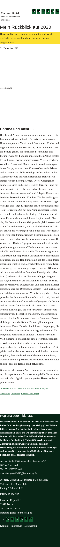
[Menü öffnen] (24, 11)
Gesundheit (15, 394)
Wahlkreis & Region (39, 388)
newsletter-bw (24, 388)
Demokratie (5, 394)
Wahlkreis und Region (30, 394)
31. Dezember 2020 (8, 388)
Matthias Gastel (10, 13)
